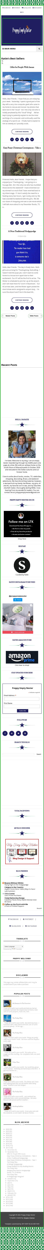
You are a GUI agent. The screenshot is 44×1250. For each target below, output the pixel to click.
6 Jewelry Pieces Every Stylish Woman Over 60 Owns (21, 901)
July (8, 1183)
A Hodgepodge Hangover (15, 1176)
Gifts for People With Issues (22, 67)
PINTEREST (16, 8)
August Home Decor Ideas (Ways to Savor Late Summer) (20, 890)
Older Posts (34, 316)
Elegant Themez (29, 1218)
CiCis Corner (10, 894)
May (9, 1187)
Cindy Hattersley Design (15, 898)
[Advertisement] (22, 341)
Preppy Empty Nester (28, 1215)
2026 (7, 1129)
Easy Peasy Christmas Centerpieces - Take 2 (22, 148)
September (11, 1181)
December (11, 1150)
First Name (8, 703)
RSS (22, 12)
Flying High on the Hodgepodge (16, 885)
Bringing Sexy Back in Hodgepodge (18, 1170)
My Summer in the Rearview (21, 1004)
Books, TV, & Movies (14, 1172)
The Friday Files (17, 1018)
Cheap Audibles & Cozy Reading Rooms (20, 1166)
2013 (7, 1203)
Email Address (10, 695)
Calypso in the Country (14, 887)
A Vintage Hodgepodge (14, 1164)
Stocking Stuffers (17, 1106)
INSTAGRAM (38, 8)
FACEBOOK (7, 8)
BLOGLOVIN (27, 8)
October (10, 1179)
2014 (7, 1201)
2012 (7, 1205)
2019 (7, 1144)
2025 (7, 1131)
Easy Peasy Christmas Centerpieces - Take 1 (21, 1160)
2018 (7, 1146)
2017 (7, 1148)
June (9, 1185)
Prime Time (16, 1062)
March (9, 1191)
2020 (7, 1141)
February (10, 1193)
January (10, 1195)
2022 (7, 1137)
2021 (7, 1139)
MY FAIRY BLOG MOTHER (30, 1224)
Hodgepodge (22, 236)
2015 (7, 1199)
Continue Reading (22, 132)
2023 (7, 1135)
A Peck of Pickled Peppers (14, 906)
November (11, 1152)
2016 (7, 1197)
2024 (7, 1133)
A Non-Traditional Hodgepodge (22, 231)
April (9, 1189)
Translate (19, 949)
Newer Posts (10, 316)
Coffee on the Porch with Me (16, 904)
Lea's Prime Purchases (13, 895)
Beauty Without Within (14, 883)
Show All (39, 908)
